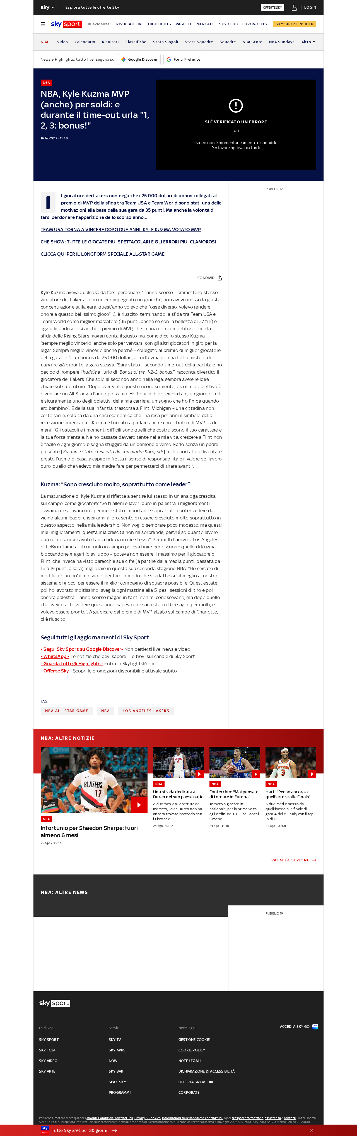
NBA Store (252, 42)
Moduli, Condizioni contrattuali (109, 1118)
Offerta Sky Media (195, 1082)
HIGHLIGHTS (159, 24)
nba (105, 711)
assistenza (273, 1118)
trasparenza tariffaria (247, 1118)
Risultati (110, 42)
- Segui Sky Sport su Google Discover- (82, 649)
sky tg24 (47, 1050)
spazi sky (117, 1082)
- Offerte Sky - (56, 671)
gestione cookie (194, 1040)
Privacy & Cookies (147, 1118)
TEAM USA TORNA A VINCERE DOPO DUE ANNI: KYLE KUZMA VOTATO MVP (121, 229)
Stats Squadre (199, 42)
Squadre (228, 42)
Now (113, 1061)
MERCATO (206, 24)
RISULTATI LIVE (130, 24)
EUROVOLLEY (255, 24)
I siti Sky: (46, 1028)
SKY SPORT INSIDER (294, 24)
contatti (290, 1118)
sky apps (117, 1050)
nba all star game (66, 711)
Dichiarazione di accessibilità (206, 1071)
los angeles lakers (146, 711)
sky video (48, 1061)
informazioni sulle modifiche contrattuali (192, 1118)
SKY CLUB (228, 24)
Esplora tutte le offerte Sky (92, 7)
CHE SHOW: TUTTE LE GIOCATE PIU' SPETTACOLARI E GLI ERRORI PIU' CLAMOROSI (128, 242)
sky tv (115, 1040)
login (310, 7)
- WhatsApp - (55, 656)
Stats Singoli (165, 42)
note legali (189, 1061)
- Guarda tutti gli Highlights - (72, 663)
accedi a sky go (295, 1026)
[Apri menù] (43, 24)
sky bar (116, 1071)
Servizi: (114, 1028)
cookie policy (191, 1050)
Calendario (85, 42)
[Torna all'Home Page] (66, 24)
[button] (170, 1130)
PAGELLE (184, 24)
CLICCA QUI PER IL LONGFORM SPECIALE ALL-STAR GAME (103, 254)
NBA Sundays (282, 42)
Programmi (120, 1092)
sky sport (49, 1040)
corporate (188, 1092)
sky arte (47, 1071)
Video (62, 42)
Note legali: (187, 1028)
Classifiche (136, 42)
